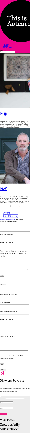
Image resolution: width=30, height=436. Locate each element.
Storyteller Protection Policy (10, 214)
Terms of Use (6, 212)
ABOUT (5, 46)
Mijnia (6, 113)
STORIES (6, 44)
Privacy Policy (7, 215)
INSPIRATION (7, 47)
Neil (3, 189)
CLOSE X (3, 284)
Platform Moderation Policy (10, 217)
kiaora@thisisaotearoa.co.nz (7, 219)
